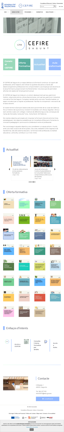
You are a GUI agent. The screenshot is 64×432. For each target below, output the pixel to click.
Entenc (31, 429)
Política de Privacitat (20, 413)
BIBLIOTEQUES (49, 12)
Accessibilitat (51, 413)
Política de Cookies (31, 413)
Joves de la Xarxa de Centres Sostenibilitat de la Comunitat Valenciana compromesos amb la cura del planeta (43, 172)
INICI (5, 12)
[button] (59, 12)
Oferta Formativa (24, 64)
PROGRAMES (28, 12)
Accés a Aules (55, 345)
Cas (62, 6)
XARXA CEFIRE (16, 12)
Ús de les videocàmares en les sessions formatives (20, 171)
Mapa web (39, 413)
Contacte (45, 413)
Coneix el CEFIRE (9, 64)
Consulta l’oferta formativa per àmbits (37, 345)
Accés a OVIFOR (17, 345)
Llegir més (15, 174)
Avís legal (11, 413)
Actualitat (39, 64)
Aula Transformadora (55, 64)
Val (59, 6)
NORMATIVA (39, 12)
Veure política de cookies (32, 427)
